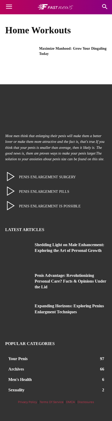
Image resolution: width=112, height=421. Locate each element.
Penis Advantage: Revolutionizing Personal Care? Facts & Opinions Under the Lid (70, 281)
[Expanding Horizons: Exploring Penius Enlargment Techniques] (18, 313)
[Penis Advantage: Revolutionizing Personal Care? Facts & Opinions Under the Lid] (18, 283)
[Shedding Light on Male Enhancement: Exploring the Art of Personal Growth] (18, 252)
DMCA (70, 402)
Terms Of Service (52, 402)
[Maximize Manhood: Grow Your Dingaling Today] (20, 56)
